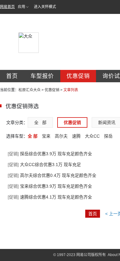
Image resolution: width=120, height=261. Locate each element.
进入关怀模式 (45, 7)
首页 (12, 76)
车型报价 (42, 76)
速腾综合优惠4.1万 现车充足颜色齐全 (50, 197)
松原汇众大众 (29, 90)
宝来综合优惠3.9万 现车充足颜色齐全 (50, 186)
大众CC (92, 136)
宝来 (46, 136)
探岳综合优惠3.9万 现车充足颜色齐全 (50, 153)
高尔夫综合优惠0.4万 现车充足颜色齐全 (52, 175)
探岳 (108, 136)
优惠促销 (78, 76)
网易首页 (7, 7)
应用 (21, 7)
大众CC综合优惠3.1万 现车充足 (44, 164)
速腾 (76, 136)
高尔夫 (61, 136)
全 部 (40, 122)
